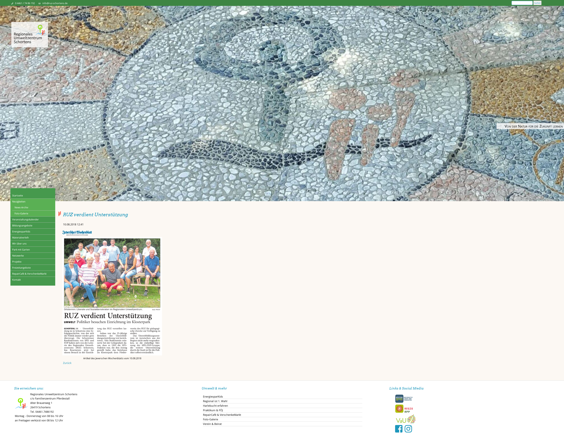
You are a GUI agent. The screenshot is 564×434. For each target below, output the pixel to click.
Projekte (16, 261)
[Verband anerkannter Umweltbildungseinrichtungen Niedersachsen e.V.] (405, 422)
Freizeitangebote (21, 267)
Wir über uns (19, 243)
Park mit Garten (21, 249)
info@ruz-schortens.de (55, 3)
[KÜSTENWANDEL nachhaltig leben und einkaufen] (404, 402)
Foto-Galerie (21, 213)
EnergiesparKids (21, 231)
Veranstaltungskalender (25, 219)
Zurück (67, 363)
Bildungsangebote (22, 225)
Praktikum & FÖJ (213, 410)
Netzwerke (18, 255)
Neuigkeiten (18, 201)
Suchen (537, 3)
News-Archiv (21, 207)
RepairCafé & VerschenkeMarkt (29, 273)
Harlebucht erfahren (215, 405)
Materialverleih (20, 237)
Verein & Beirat (212, 424)
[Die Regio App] (404, 412)
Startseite (17, 195)
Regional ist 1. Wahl (215, 401)
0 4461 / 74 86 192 (25, 3)
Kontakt (16, 279)
